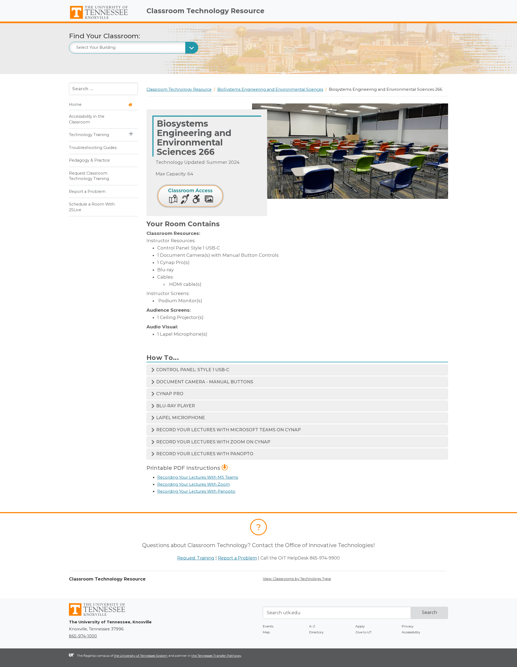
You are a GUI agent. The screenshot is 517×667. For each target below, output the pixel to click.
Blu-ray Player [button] (175, 405)
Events (268, 626)
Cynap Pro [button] (169, 393)
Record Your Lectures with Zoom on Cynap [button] (212, 441)
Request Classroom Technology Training (89, 176)
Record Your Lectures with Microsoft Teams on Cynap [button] (228, 429)
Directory (316, 632)
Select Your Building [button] (96, 47)
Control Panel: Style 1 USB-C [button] (192, 369)
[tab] (297, 370)
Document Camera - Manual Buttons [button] (204, 381)
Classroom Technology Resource (205, 11)
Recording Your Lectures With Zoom (193, 484)
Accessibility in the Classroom (86, 119)
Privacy (408, 626)
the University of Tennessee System (140, 656)
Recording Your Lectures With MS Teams (197, 477)
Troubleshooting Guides (93, 147)
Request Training (195, 558)
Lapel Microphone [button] (180, 417)
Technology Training (89, 134)
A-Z (312, 626)
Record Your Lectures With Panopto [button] (204, 453)
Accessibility (411, 632)
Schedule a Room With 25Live (92, 207)
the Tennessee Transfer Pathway (216, 656)
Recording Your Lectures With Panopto (196, 491)
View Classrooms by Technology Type (297, 578)
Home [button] (75, 104)
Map (266, 632)
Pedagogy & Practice (89, 160)
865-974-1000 (83, 636)
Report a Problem (87, 191)
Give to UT (363, 632)
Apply (360, 626)
